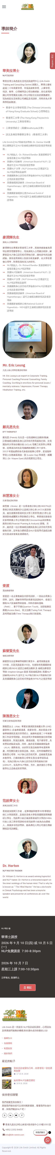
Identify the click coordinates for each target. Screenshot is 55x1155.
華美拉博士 (11, 70)
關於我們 (8, 1053)
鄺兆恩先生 (11, 427)
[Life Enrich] (27, 6)
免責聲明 (8, 1043)
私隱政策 (8, 1048)
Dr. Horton (11, 865)
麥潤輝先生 (11, 237)
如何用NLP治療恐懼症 (24, 1080)
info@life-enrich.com (14, 1134)
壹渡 (6, 585)
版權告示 (8, 1038)
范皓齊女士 (11, 800)
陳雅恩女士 (11, 716)
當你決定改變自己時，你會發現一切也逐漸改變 (33, 1069)
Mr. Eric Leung (14, 365)
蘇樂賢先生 (11, 650)
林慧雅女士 (11, 495)
